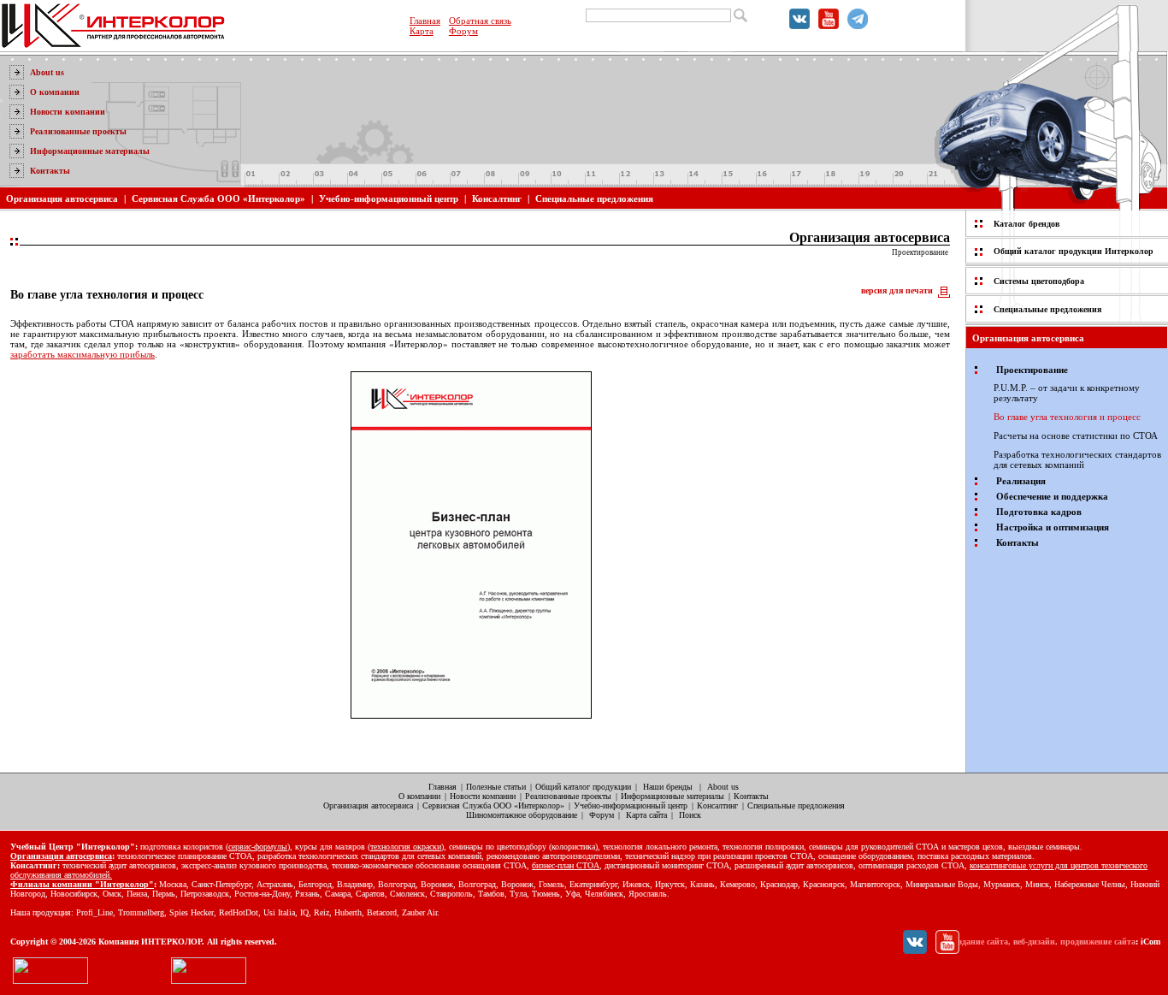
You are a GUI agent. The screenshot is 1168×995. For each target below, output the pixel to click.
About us (47, 72)
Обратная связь (480, 20)
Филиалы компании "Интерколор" (82, 884)
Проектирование (920, 252)
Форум (463, 31)
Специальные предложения (594, 198)
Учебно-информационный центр (388, 198)
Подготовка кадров (1039, 511)
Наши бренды (668, 786)
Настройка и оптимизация (1052, 527)
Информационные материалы (90, 151)
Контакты (50, 170)
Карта (422, 31)
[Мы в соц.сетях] (799, 26)
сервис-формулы (257, 846)
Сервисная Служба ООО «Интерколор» (218, 198)
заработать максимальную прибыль (82, 354)
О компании (55, 92)
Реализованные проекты (78, 131)
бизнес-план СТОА (565, 865)
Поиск (690, 815)
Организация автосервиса (62, 198)
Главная (425, 20)
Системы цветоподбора (1039, 281)
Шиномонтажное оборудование (521, 815)
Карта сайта (646, 815)
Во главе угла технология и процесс (1067, 417)
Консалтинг (497, 198)
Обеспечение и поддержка (1052, 496)
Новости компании (67, 111)
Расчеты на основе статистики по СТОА (1076, 435)
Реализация (1021, 481)
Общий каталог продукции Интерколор (1073, 251)
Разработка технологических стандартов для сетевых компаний (1077, 459)
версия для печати (897, 290)
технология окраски (405, 846)
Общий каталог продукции (583, 786)
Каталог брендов (1026, 223)
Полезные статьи (496, 786)
